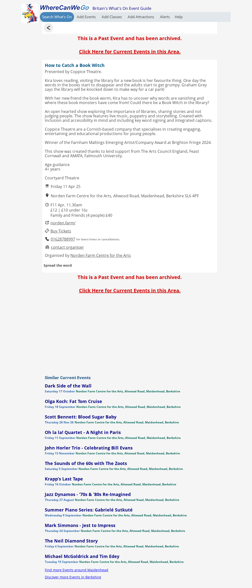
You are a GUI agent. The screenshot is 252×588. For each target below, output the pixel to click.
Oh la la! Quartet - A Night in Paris (83, 432)
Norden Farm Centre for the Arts (100, 255)
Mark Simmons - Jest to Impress (80, 525)
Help (179, 16)
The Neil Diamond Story (71, 541)
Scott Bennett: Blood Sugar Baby (80, 417)
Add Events (87, 16)
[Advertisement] (129, 333)
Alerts (165, 16)
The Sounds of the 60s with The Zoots (86, 463)
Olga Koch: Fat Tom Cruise (73, 401)
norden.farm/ (63, 223)
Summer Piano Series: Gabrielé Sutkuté (89, 510)
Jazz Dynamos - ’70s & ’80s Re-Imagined (88, 494)
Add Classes (112, 16)
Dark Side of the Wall (68, 386)
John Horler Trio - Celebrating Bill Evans (89, 448)
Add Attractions (141, 16)
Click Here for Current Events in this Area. (130, 51)
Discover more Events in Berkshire (73, 577)
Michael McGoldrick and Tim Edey (82, 556)
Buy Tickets (60, 231)
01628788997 (63, 239)
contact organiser (67, 247)
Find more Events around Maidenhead (76, 570)
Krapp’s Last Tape (64, 479)
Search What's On (57, 16)
